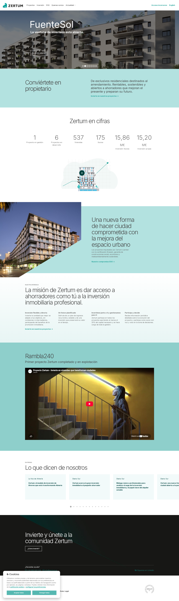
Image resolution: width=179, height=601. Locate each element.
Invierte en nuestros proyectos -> (105, 96)
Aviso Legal (64, 591)
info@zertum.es (50, 570)
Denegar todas (44, 593)
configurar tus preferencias (36, 587)
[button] (33, 548)
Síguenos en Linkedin (145, 570)
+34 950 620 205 (34, 570)
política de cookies (17, 587)
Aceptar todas (19, 593)
